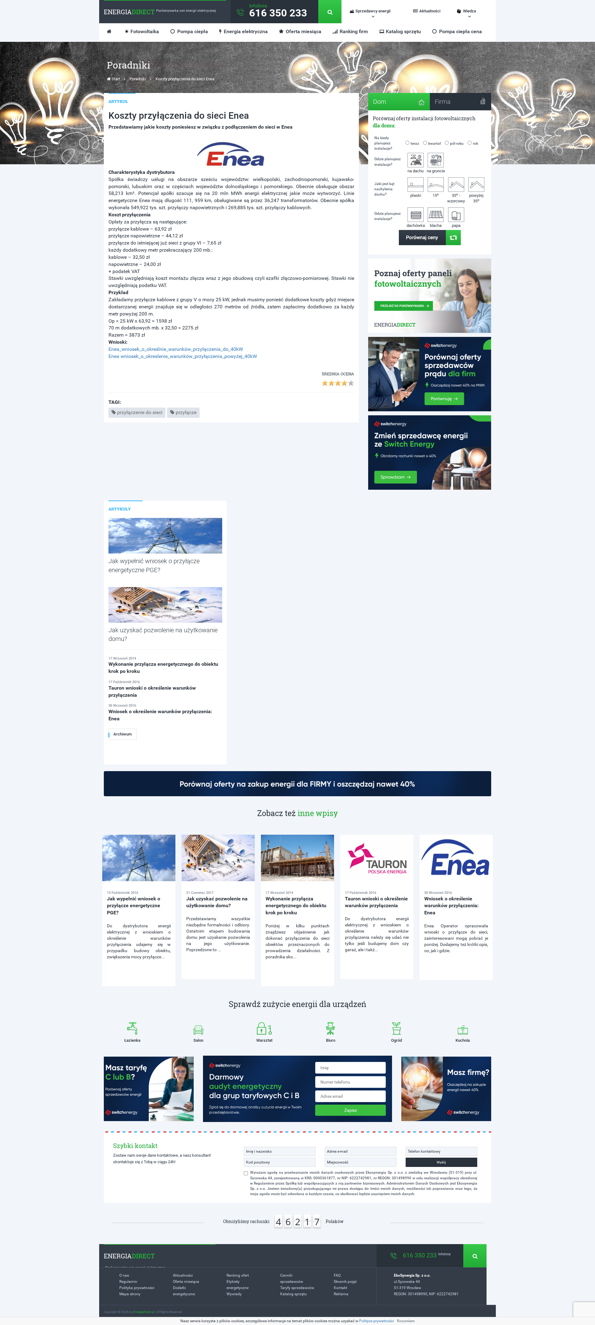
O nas (124, 1275)
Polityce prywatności (376, 1321)
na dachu (416, 171)
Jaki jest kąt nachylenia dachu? (384, 189)
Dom (379, 101)
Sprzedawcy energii (372, 11)
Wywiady (234, 1294)
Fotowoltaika (144, 31)
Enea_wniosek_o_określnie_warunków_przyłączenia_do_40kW (175, 349)
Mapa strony (129, 1294)
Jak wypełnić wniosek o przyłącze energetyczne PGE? (133, 906)
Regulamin (128, 1281)
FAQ (337, 1275)
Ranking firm (353, 31)
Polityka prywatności (136, 1288)
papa (456, 225)
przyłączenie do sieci (139, 412)
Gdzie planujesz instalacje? (387, 161)
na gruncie (436, 171)
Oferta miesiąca (302, 31)
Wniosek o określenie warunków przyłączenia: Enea (451, 906)
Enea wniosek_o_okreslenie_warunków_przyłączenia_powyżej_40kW (182, 356)
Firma (443, 101)
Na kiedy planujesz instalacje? (383, 143)
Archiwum (122, 734)
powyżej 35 (476, 198)
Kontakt (340, 1288)
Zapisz (350, 1110)
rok (475, 143)
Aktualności (429, 11)
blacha (436, 225)
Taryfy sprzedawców (297, 1288)
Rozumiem (406, 1321)
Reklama (341, 1294)
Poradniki (138, 79)
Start (115, 79)
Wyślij (441, 1162)
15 (436, 195)
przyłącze (186, 412)
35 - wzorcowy (456, 197)
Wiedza (469, 11)
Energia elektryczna (245, 31)
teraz (415, 143)
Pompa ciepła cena (460, 31)
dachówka (416, 225)
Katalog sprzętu (403, 31)
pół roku (457, 143)
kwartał (434, 143)
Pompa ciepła (192, 31)
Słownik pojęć (345, 1281)
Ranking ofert (238, 1275)
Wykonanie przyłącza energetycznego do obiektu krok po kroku (296, 906)
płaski (415, 195)
